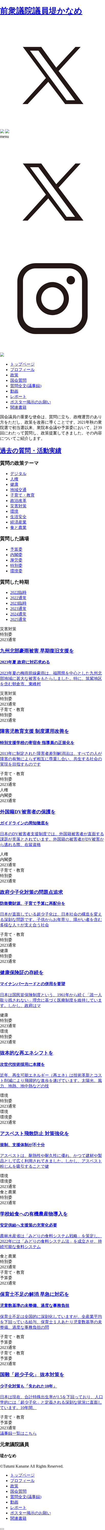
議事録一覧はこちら (18, 1433)
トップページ (22, 364)
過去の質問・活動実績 (30, 450)
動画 (14, 391)
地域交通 (18, 490)
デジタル (18, 473)
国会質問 (18, 380)
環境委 (16, 571)
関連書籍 (18, 407)
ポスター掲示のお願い (30, 402)
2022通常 (18, 598)
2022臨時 (18, 592)
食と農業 (18, 527)
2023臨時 (18, 603)
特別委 (16, 565)
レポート (18, 396)
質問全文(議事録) (25, 386)
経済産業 (18, 522)
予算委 (16, 549)
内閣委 (16, 555)
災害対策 (18, 506)
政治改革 (18, 500)
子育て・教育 (22, 495)
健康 (14, 484)
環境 (14, 511)
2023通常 (18, 608)
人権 (14, 479)
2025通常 (18, 619)
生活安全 (18, 517)
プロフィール (22, 369)
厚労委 (16, 560)
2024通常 (18, 614)
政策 (14, 375)
